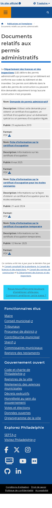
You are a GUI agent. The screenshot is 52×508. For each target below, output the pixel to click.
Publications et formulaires (19, 24)
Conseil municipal (17, 321)
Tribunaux (12, 326)
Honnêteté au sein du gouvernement (20, 400)
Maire (8, 316)
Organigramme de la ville (22, 418)
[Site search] (48, 12)
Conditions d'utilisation (17, 487)
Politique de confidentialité (19, 490)
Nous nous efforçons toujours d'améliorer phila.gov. (26, 292)
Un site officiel (10, 3)
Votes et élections (17, 407)
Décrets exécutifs (16, 393)
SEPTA (8, 435)
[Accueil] (2, 24)
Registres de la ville (18, 379)
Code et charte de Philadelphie (17, 372)
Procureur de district (19, 331)
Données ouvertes (17, 413)
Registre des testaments (22, 353)
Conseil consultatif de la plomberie (20, 266)
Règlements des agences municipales (22, 386)
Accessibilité (41, 490)
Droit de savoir (38, 487)
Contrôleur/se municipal (22, 337)
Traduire (42, 3)
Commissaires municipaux (23, 348)
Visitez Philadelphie (18, 439)
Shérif (8, 342)
